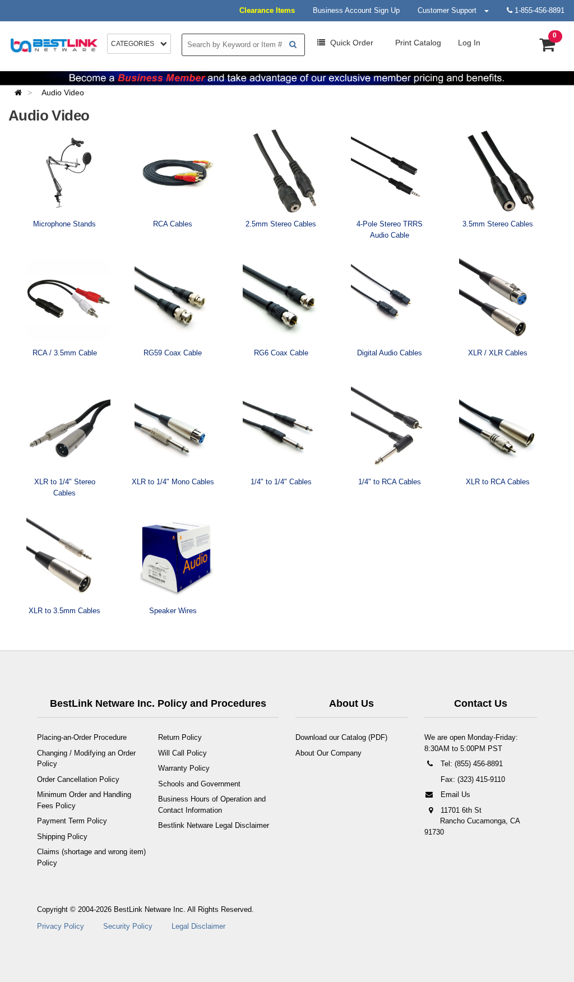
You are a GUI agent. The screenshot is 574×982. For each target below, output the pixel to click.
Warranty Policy (184, 768)
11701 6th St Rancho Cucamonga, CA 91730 (472, 821)
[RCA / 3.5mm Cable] (68, 299)
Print (417, 42)
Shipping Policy (62, 836)
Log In (469, 42)
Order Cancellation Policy (78, 779)
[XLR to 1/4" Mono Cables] (177, 428)
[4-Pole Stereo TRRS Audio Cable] (393, 170)
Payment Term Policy (72, 821)
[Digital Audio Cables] (393, 299)
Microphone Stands (64, 224)
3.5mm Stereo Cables (497, 224)
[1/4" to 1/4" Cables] (285, 428)
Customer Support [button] (450, 10)
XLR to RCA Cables (498, 482)
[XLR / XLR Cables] (501, 299)
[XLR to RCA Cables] (501, 428)
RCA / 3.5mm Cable (65, 353)
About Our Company (328, 753)
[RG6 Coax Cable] (285, 299)
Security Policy (127, 926)
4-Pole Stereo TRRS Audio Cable (390, 229)
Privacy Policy (60, 926)
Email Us (454, 794)
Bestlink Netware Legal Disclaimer (213, 825)
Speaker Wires (173, 610)
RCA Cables (172, 224)
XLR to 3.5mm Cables (64, 610)
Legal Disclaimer (198, 926)
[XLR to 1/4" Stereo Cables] (68, 428)
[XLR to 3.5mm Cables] (68, 557)
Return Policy (180, 737)
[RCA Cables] (177, 170)
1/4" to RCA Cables (389, 482)
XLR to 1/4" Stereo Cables (64, 487)
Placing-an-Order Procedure (82, 737)
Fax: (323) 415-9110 (471, 779)
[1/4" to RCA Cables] (393, 428)
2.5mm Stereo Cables (281, 224)
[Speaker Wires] (177, 557)
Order (351, 42)
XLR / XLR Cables (497, 353)
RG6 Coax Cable (281, 353)
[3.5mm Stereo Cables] (501, 170)
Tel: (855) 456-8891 (470, 763)
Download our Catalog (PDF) (341, 737)
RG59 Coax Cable (173, 353)
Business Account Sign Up (356, 10)
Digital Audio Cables (389, 353)
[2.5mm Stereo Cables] (285, 170)
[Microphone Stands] (68, 170)
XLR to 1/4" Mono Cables (173, 482)
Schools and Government (199, 784)
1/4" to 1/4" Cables (281, 482)
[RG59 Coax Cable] (177, 299)
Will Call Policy (182, 753)
